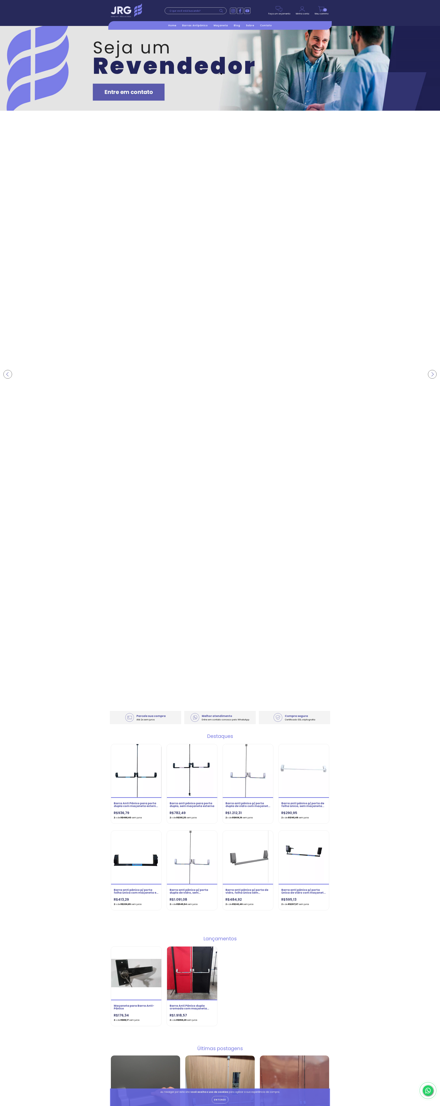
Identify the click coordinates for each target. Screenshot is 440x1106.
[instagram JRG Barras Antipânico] (233, 11)
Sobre (250, 25)
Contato (266, 25)
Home (172, 25)
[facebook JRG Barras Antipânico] (240, 11)
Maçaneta (221, 25)
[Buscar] (222, 10)
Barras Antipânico (195, 25)
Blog (237, 25)
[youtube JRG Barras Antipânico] (247, 11)
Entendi (220, 1099)
